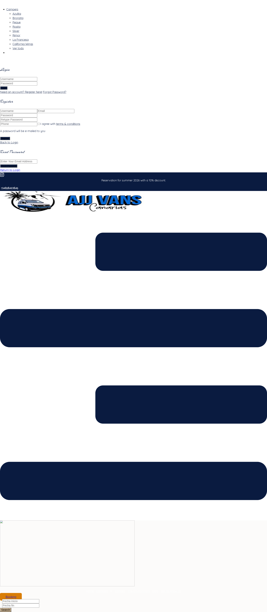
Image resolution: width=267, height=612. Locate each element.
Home (90, 591)
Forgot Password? (54, 92)
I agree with (60, 124)
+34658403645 (9, 187)
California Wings (23, 44)
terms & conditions (68, 124)
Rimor (16, 35)
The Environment (139, 591)
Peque (17, 22)
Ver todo (18, 48)
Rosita (16, 26)
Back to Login (9, 142)
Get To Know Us (171, 591)
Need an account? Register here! (21, 92)
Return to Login (10, 170)
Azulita (17, 13)
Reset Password (8, 166)
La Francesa (21, 39)
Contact (120, 591)
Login (3, 88)
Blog (155, 591)
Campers (12, 9)
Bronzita (18, 18)
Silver (16, 31)
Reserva (11, 52)
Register (5, 138)
